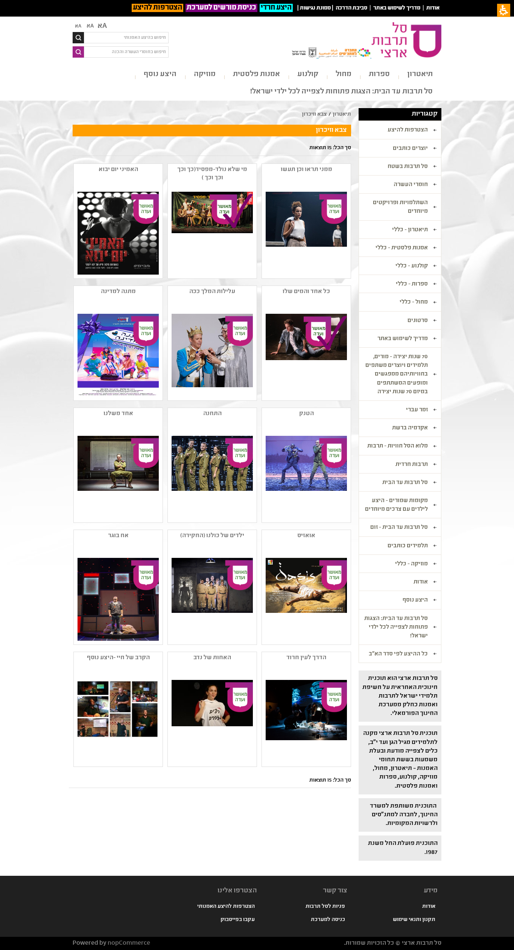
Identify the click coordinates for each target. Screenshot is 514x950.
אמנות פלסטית (256, 74)
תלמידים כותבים (408, 546)
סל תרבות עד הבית (405, 483)
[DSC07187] (305, 477)
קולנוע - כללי (411, 266)
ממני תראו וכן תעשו (306, 169)
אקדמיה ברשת (410, 428)
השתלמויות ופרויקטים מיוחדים (400, 207)
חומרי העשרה (411, 185)
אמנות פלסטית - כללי (402, 248)
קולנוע (307, 74)
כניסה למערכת (328, 920)
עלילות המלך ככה (212, 291)
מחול (343, 74)
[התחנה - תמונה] (211, 477)
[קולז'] (117, 721)
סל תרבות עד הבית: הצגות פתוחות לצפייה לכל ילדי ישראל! (341, 91)
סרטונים (418, 321)
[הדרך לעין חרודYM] (305, 721)
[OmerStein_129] (117, 599)
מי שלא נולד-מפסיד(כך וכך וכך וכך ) (212, 174)
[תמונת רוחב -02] (305, 355)
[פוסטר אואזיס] (305, 599)
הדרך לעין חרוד (306, 657)
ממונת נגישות (315, 8)
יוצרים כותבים (410, 148)
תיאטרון (420, 74)
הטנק (306, 413)
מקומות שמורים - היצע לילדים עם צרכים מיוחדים (396, 505)
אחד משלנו (118, 413)
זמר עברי (417, 410)
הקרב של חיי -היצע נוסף (118, 657)
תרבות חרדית (411, 464)
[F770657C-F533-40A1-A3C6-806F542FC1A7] (117, 355)
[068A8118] (117, 477)
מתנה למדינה (118, 291)
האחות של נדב (212, 657)
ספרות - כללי (412, 284)
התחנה (212, 413)
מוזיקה (205, 74)
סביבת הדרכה (351, 8)
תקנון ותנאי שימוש (414, 920)
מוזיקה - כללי (411, 564)
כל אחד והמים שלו (306, 291)
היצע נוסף (160, 74)
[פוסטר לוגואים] (211, 233)
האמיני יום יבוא (118, 169)
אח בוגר (118, 535)
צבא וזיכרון (314, 114)
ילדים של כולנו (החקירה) (212, 535)
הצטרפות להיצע (157, 8)
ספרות (379, 74)
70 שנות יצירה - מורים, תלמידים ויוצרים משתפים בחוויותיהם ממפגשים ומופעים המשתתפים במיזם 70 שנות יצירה (396, 375)
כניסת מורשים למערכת (221, 8)
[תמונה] (117, 233)
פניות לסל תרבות (325, 907)
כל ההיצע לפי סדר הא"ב (398, 654)
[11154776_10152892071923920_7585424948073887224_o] (211, 721)
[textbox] (126, 37)
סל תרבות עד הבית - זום (399, 527)
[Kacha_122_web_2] (211, 355)
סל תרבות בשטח (408, 166)
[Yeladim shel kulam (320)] (211, 599)
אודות (432, 8)
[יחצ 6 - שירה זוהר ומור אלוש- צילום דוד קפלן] (305, 233)
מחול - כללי (414, 302)
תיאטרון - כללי (410, 230)
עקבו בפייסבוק (238, 920)
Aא (78, 26)
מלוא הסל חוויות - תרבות (397, 446)
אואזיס (306, 535)
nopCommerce (129, 943)
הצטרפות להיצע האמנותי (226, 907)
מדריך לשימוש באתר (396, 8)
